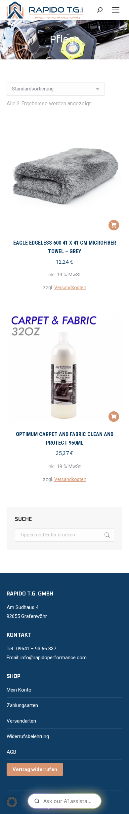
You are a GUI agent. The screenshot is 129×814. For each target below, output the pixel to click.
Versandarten (21, 721)
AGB (11, 752)
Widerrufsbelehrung (28, 736)
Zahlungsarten (22, 705)
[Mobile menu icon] (115, 10)
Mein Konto (19, 690)
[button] (113, 225)
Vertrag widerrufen (35, 769)
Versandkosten (70, 287)
